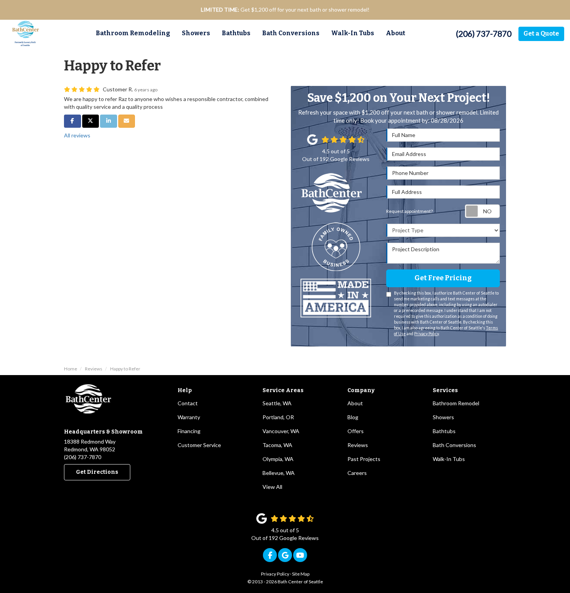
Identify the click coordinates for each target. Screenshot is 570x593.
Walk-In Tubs (449, 459)
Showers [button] (196, 33)
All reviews (77, 135)
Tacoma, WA (277, 445)
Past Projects (363, 459)
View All (272, 486)
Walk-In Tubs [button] (352, 33)
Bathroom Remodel (456, 403)
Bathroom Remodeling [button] (133, 33)
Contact (188, 403)
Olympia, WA (278, 459)
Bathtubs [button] (236, 33)
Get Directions (97, 472)
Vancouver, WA (281, 431)
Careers (357, 473)
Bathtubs (444, 431)
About (355, 403)
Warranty (189, 417)
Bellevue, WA (279, 473)
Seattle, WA (277, 403)
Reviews (357, 445)
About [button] (395, 33)
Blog (352, 417)
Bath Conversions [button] (291, 33)
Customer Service (199, 445)
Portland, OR (278, 417)
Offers (355, 431)
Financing (189, 431)
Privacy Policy (426, 333)
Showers (443, 417)
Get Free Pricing (443, 278)
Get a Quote (541, 33)
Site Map (300, 574)
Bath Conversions (454, 445)
